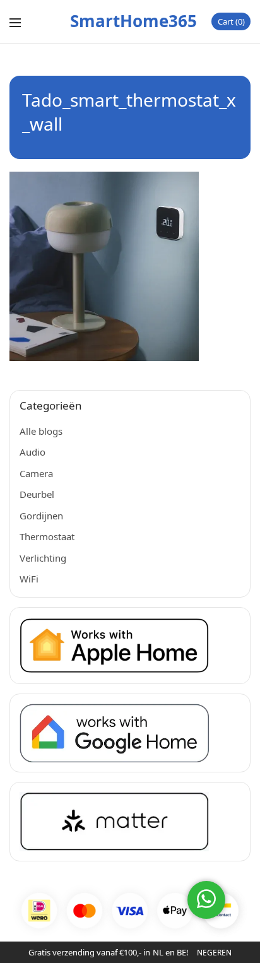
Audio (32, 452)
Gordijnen (41, 515)
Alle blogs (41, 431)
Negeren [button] (214, 952)
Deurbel (37, 494)
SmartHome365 (133, 20)
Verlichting (43, 558)
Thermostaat (47, 536)
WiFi (29, 578)
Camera (36, 473)
